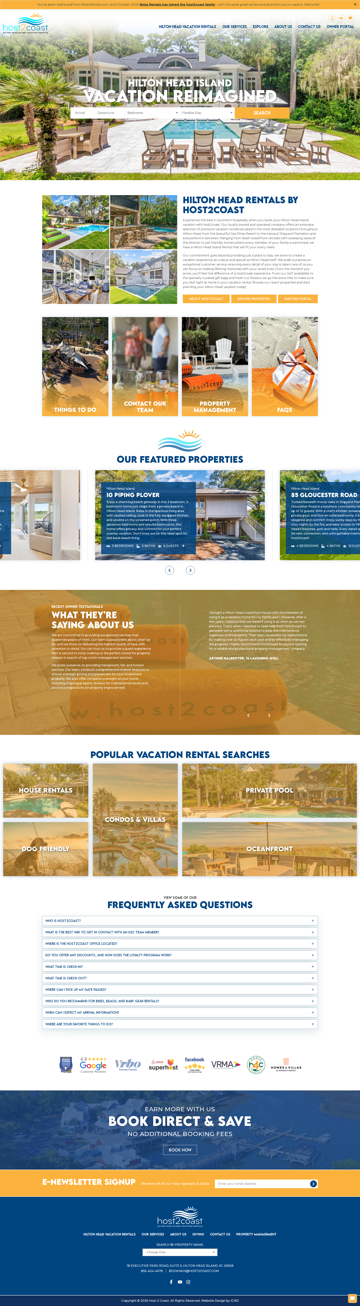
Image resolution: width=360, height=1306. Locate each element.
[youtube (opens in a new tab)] (180, 1249)
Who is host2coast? (63, 888)
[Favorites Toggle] (350, 18)
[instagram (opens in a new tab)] (188, 1249)
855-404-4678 (152, 1238)
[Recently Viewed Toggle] (341, 18)
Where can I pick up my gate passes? (75, 957)
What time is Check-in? (64, 933)
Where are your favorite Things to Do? (79, 991)
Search (262, 113)
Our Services (234, 26)
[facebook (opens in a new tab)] (172, 1249)
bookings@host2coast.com (194, 1238)
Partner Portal (297, 299)
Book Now (180, 1116)
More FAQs (55, 1000)
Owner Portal (340, 26)
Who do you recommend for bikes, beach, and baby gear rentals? (102, 968)
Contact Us (309, 26)
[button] (169, 537)
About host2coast (206, 299)
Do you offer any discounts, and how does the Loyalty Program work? (108, 922)
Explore (260, 26)
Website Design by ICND (220, 1267)
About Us (283, 26)
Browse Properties (254, 299)
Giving (198, 1201)
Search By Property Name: (180, 1212)
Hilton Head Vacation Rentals (187, 26)
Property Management (256, 1201)
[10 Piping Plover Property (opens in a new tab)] (184, 513)
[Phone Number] (332, 18)
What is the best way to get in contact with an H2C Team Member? (102, 899)
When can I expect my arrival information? (82, 979)
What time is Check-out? (66, 945)
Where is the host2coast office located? (81, 911)
